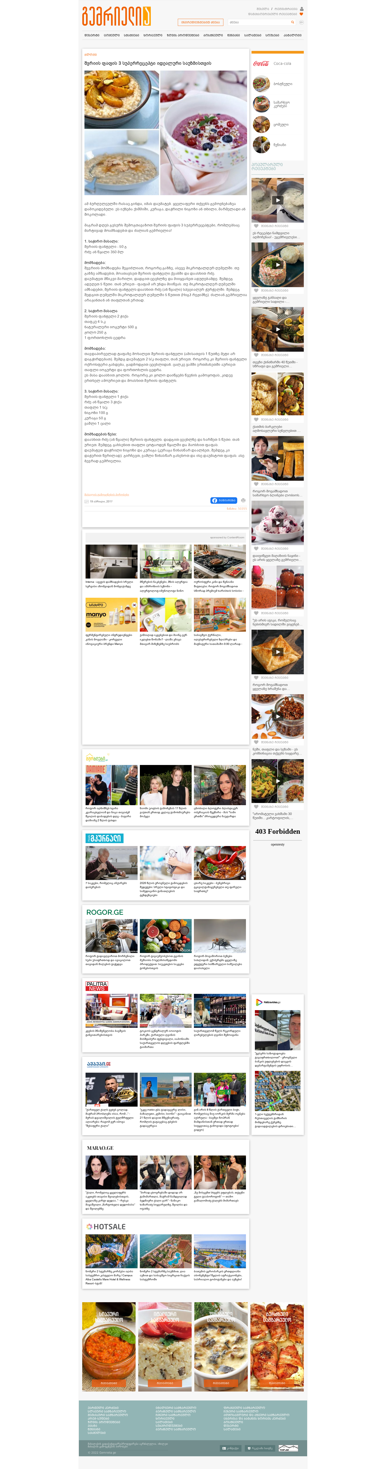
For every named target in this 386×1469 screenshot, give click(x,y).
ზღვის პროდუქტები (104, 1422)
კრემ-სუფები (98, 1418)
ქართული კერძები (103, 1407)
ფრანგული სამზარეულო (244, 1407)
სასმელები (97, 1432)
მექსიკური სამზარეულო (108, 1415)
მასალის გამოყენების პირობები (106, 494)
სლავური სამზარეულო (107, 1411)
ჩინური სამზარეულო (173, 1415)
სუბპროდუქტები (169, 1425)
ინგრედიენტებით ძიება (200, 22)
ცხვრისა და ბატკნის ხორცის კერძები (255, 1418)
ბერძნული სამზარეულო (176, 1411)
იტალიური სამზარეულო (176, 1407)
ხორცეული (165, 1418)
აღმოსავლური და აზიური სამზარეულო (257, 1415)
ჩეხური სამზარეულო (241, 1411)
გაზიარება (227, 500)
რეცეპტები (109, 1383)
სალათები (164, 1422)
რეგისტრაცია (286, 8)
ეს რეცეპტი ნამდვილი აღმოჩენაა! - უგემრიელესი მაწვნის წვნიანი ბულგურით (275, 237)
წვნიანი (94, 1429)
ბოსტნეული (233, 1422)
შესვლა (263, 8)
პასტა (92, 1425)
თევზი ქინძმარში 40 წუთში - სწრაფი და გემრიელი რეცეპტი (275, 366)
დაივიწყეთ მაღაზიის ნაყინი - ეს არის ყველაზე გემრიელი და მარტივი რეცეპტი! (276, 560)
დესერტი (231, 1425)
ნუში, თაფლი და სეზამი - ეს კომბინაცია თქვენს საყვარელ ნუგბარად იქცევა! (277, 753)
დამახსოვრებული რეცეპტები (272, 14)
